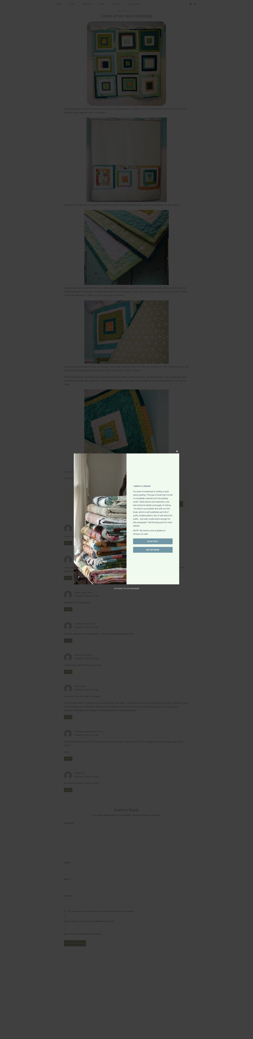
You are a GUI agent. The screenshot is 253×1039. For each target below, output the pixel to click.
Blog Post (152, 541)
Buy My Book (152, 550)
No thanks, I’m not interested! (126, 588)
